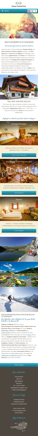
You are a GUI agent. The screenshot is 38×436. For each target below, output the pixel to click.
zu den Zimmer (18, 230)
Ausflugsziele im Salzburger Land (10, 355)
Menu (6, 11)
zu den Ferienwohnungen (18, 155)
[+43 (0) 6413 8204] (35, 10)
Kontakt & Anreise (19, 399)
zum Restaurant (19, 193)
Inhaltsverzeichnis (19, 402)
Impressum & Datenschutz (19, 404)
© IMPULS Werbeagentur (19, 390)
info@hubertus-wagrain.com (19, 388)
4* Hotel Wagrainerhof (19, 410)
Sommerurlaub (5, 332)
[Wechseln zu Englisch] (29, 10)
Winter (29, 335)
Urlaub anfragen (19, 365)
